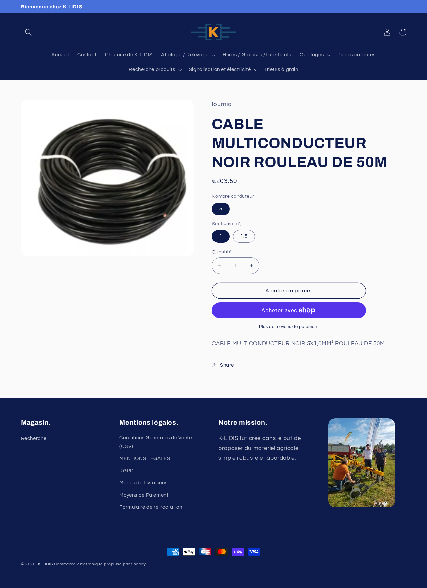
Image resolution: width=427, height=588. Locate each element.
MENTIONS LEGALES (144, 458)
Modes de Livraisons (143, 482)
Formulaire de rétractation (150, 507)
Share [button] (227, 365)
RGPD (126, 470)
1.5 (244, 236)
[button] (28, 32)
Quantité (222, 252)
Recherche (34, 438)
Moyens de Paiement (143, 495)
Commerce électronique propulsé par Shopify (100, 564)
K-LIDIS (45, 564)
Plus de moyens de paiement (289, 327)
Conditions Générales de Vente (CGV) (155, 442)
